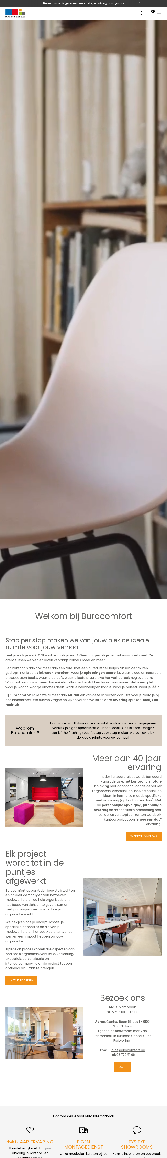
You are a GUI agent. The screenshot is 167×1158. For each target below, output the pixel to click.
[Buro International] (15, 13)
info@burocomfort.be (128, 1050)
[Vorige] (27, 3)
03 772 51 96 (125, 1055)
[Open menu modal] (159, 13)
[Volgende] (139, 3)
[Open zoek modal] (142, 13)
